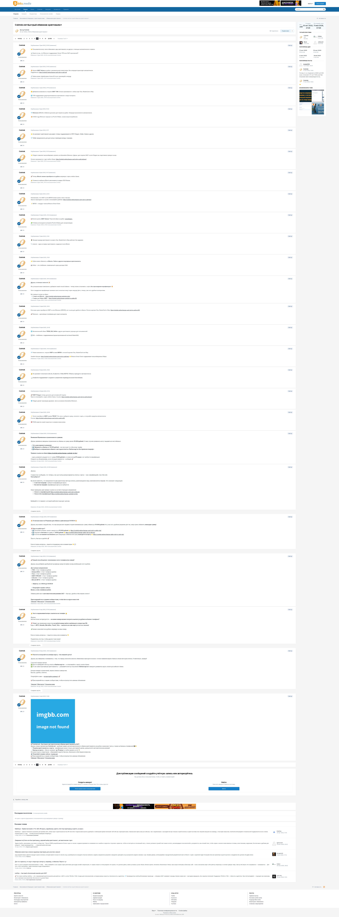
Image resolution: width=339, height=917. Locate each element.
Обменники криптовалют (39, 32)
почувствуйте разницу (51, 676)
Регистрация (320, 3)
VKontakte (174, 899)
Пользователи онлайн (46, 14)
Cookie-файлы (183, 910)
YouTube (173, 903)
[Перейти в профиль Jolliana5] (315, 42)
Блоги (32, 9)
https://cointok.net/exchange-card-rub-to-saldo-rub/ (86, 530)
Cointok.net (54, 754)
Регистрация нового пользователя (85, 788)
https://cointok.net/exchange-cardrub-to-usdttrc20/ (63, 298)
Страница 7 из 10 (62, 38)
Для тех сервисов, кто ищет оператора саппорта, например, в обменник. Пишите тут (40, 861)
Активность (57, 9)
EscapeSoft (280, 853)
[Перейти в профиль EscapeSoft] (274, 854)
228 (23, 60)
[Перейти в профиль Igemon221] (274, 843)
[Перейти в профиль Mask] (301, 42)
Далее (50, 38)
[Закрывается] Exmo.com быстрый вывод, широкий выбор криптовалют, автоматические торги (43, 840)
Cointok (26, 30)
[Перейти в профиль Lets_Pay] (274, 876)
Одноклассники (50, 601)
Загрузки (48, 9)
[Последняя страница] (54, 38)
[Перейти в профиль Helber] (274, 865)
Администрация (97, 897)
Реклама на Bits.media (255, 897)
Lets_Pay (279, 875)
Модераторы (33, 14)
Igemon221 (280, 842)
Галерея (24, 14)
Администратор (253, 895)
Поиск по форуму (98, 899)
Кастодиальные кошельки (33, 879)
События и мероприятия (256, 903)
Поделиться (274, 31)
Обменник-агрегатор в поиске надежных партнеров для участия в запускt (37, 852)
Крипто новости (18, 895)
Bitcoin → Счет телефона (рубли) (41, 589)
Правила (66, 9)
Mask (305, 42)
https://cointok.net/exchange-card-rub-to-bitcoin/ (65, 492)
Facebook (174, 897)
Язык (153, 910)
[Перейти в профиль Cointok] (17, 31)
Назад (20, 38)
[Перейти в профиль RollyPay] (274, 832)
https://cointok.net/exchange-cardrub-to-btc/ (58, 296)
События (39, 9)
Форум (25, 9)
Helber (278, 864)
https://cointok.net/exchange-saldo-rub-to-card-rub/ (108, 534)
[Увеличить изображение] (53, 721)
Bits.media (17, 9)
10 (45, 38)
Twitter (173, 895)
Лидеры (58, 14)
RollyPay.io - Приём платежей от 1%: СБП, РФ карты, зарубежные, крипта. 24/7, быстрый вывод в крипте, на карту (49, 829)
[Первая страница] (15, 38)
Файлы (95, 901)
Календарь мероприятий (21, 899)
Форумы (16, 14)
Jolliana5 (320, 42)
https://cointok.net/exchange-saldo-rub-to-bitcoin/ (80, 532)
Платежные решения (32, 835)
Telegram (33, 601)
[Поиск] (324, 9)
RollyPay (279, 831)
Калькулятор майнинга (20, 901)
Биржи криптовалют (32, 847)
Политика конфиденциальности (167, 910)
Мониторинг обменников (21, 897)
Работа (28, 856)
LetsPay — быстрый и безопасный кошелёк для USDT (31, 873)
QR (183, 914)
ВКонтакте (41, 601)
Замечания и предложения (100, 903)
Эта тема (317, 9)
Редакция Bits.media (255, 899)
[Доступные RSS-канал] (324, 887)
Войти (310, 3)
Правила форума (98, 895)
